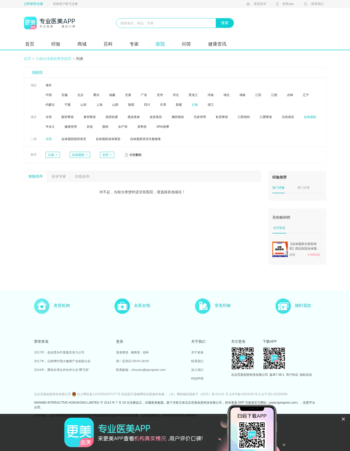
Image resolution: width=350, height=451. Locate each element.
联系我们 (317, 4)
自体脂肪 (310, 117)
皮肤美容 (156, 117)
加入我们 (197, 370)
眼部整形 (67, 117)
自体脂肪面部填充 (73, 139)
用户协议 (292, 375)
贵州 (160, 95)
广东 (144, 95)
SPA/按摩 (162, 126)
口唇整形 (266, 117)
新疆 (179, 104)
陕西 (131, 104)
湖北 (226, 95)
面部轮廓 (112, 117)
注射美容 (288, 117)
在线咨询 (82, 176)
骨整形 (142, 126)
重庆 (96, 95)
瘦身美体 (134, 117)
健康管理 (71, 126)
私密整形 (222, 117)
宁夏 (68, 104)
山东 (83, 104)
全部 (49, 117)
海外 (49, 85)
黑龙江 (193, 95)
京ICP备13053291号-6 (245, 394)
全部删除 (135, 155)
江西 (274, 95)
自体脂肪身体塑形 (108, 139)
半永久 (50, 126)
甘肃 (128, 95)
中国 (49, 95)
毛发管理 (200, 117)
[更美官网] (49, 23)
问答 (186, 44)
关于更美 (197, 352)
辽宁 (306, 95)
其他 (90, 126)
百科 (108, 44)
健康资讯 (217, 44)
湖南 (242, 95)
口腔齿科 (244, 117)
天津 (163, 104)
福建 (112, 95)
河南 (211, 95)
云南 (195, 104)
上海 (99, 104)
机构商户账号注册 (65, 4)
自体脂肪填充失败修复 (145, 139)
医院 (160, 44)
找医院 (37, 72)
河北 (176, 95)
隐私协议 (306, 375)
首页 (29, 44)
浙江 (211, 104)
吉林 (290, 95)
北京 (80, 95)
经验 (55, 44)
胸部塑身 (178, 117)
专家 (134, 44)
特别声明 (197, 378)
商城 (82, 44)
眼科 (105, 126)
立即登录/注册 (33, 4)
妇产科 (123, 126)
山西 (115, 104)
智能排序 (35, 176)
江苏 (258, 95)
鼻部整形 (90, 117)
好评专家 (59, 176)
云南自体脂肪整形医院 (53, 59)
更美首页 (260, 4)
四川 (147, 104)
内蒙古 (50, 104)
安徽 (64, 95)
